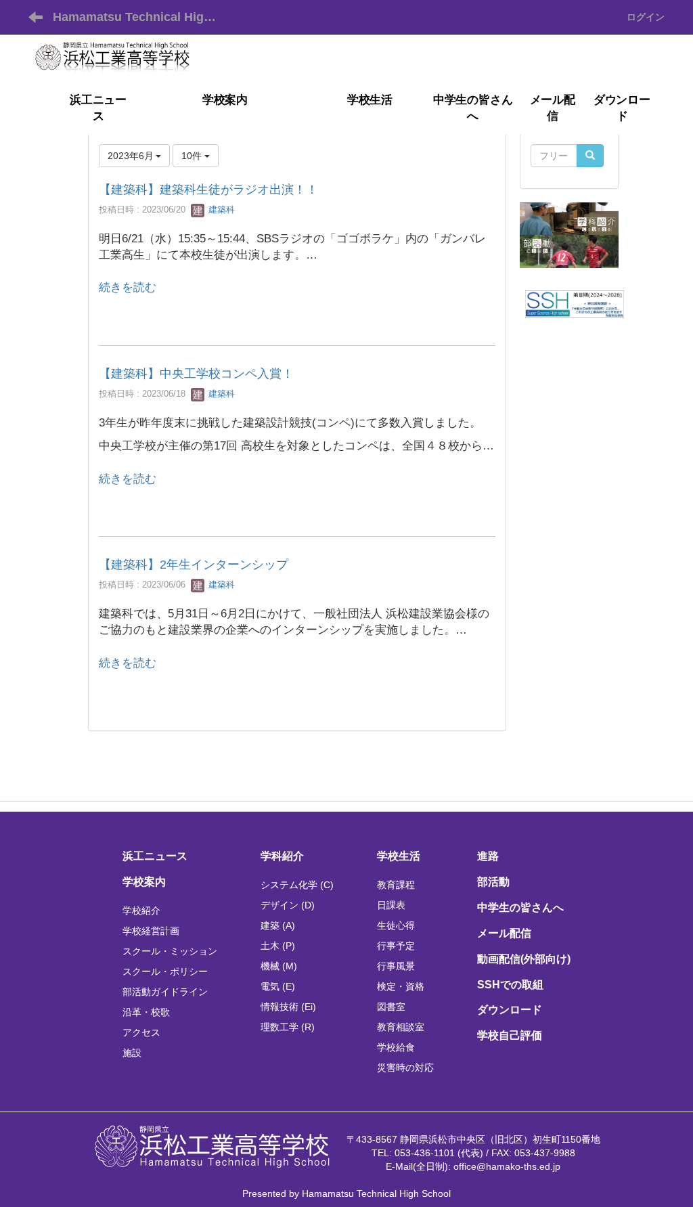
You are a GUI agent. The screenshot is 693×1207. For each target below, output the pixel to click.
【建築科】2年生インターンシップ (193, 564)
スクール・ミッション (169, 951)
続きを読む (127, 287)
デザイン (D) (288, 905)
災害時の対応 (405, 1067)
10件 (192, 155)
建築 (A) (278, 925)
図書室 (391, 1006)
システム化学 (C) (297, 884)
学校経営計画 (150, 930)
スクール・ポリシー (165, 971)
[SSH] (574, 303)
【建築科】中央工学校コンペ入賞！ (196, 373)
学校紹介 (141, 910)
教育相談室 (400, 1027)
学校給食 (396, 1047)
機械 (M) (279, 966)
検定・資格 (400, 986)
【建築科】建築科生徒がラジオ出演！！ (208, 189)
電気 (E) (278, 986)
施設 (131, 1052)
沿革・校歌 (146, 1012)
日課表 (391, 905)
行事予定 (396, 945)
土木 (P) (278, 945)
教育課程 (396, 884)
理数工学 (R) (288, 1027)
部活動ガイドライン (165, 991)
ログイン (646, 17)
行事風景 (396, 966)
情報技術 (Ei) (288, 1006)
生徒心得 (396, 925)
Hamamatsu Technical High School (142, 17)
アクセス (141, 1032)
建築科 (220, 209)
